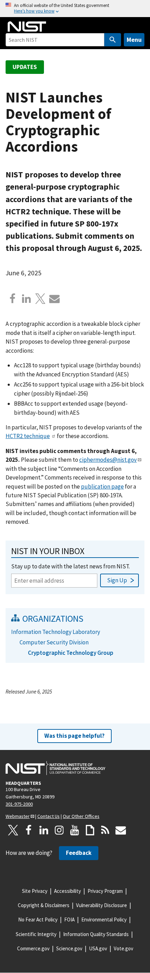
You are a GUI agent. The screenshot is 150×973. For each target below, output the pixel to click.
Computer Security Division (54, 642)
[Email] (54, 299)
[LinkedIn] (44, 830)
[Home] (27, 26)
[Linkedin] (26, 299)
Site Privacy (34, 891)
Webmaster (18, 816)
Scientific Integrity (36, 934)
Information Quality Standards (96, 934)
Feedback (78, 853)
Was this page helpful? (74, 736)
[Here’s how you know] (75, 8)
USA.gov (98, 948)
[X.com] (40, 299)
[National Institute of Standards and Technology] (55, 768)
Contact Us (48, 816)
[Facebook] (13, 299)
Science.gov (69, 948)
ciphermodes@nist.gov (108, 459)
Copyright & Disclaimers (43, 905)
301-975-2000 (19, 804)
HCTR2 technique (28, 436)
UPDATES (25, 67)
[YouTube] (74, 830)
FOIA (69, 919)
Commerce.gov (33, 948)
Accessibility (67, 891)
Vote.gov (123, 948)
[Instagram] (59, 830)
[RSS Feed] (105, 830)
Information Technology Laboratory (55, 632)
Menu (134, 40)
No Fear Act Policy (38, 919)
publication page (102, 486)
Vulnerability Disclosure (101, 905)
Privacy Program (105, 891)
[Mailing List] (120, 830)
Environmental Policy (104, 919)
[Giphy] (90, 830)
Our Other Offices (81, 816)
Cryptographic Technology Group (70, 653)
